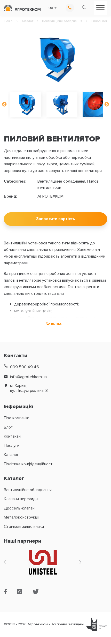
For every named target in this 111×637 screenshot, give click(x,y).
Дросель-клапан (19, 508)
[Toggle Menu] (100, 7)
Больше (53, 324)
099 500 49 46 (24, 367)
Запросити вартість (55, 218)
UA (51, 8)
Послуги (11, 445)
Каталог (27, 21)
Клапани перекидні (21, 498)
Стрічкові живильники (24, 526)
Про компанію (16, 418)
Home (8, 21)
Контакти (12, 436)
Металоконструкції (21, 517)
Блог (8, 427)
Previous (4, 104)
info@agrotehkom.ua (28, 376)
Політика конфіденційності (28, 464)
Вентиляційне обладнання (62, 21)
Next (106, 104)
